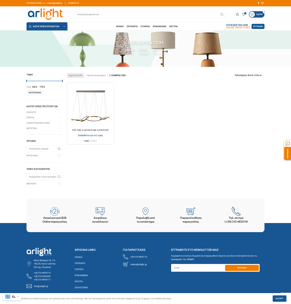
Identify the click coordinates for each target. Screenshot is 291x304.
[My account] (237, 14)
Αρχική (78, 257)
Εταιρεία (79, 269)
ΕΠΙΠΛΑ (30, 117)
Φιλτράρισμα (35, 93)
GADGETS (31, 112)
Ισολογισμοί (81, 287)
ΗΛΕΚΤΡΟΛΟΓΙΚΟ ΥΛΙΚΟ (38, 123)
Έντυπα (79, 281)
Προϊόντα (80, 263)
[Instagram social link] (262, 3)
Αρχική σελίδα (75, 75)
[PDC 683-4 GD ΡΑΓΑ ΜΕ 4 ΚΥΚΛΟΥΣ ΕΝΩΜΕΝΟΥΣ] (90, 106)
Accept (279, 298)
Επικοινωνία (81, 275)
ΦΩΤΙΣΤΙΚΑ (32, 128)
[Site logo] (45, 14)
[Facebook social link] (258, 3)
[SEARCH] (221, 14)
